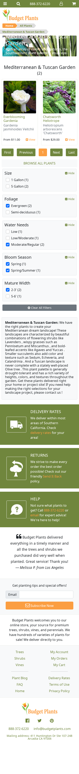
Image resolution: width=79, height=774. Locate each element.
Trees (20, 652)
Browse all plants (39, 163)
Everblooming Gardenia (14, 119)
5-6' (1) (16, 296)
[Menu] (5, 4)
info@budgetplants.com (52, 729)
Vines (20, 665)
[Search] (18, 4)
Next (56, 152)
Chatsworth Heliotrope (52, 119)
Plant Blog (20, 678)
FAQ (20, 684)
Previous (26, 152)
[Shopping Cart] (74, 3)
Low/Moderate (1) (24, 238)
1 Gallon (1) (19, 180)
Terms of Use (59, 684)
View (31, 139)
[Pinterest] (51, 721)
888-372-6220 (54, 510)
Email (12, 594)
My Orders (59, 658)
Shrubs (19, 658)
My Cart (59, 665)
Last (71, 152)
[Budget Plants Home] (20, 15)
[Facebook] (27, 721)
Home (9, 25)
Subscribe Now (42, 605)
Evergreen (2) (21, 206)
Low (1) (16, 231)
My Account (59, 652)
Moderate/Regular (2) (27, 244)
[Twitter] (40, 721)
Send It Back (52, 476)
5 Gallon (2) (19, 186)
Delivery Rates (59, 678)
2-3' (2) (16, 290)
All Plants (26, 25)
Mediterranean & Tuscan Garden (23, 32)
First (7, 152)
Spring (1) (18, 264)
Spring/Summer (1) (25, 270)
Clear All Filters (40, 308)
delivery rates (40, 432)
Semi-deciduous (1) (25, 212)
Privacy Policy (59, 691)
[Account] (61, 3)
